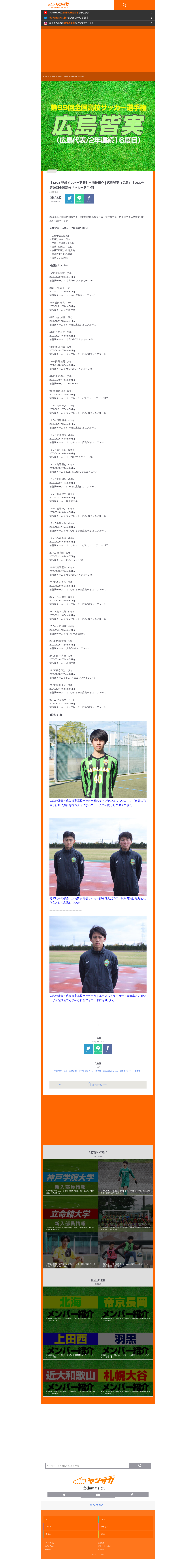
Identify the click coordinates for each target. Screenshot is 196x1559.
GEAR (48, 1527)
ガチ (53, 76)
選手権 (137, 1070)
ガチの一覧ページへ (101, 1084)
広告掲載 (101, 1543)
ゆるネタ (104, 1527)
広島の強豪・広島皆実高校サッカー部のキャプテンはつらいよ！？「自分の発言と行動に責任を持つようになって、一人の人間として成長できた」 (97, 802)
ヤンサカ (46, 76)
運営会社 (101, 1549)
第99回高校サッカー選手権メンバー (118, 1070)
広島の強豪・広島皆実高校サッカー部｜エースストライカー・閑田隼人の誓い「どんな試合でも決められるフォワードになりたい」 (97, 998)
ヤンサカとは (49, 1543)
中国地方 (58, 1070)
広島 (65, 1070)
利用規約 (48, 1549)
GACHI (103, 1519)
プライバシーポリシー (105, 1546)
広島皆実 (73, 1070)
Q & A (48, 1534)
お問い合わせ (49, 1546)
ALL (47, 1519)
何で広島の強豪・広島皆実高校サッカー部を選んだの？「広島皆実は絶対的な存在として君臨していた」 (97, 900)
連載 (103, 1534)
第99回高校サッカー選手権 (90, 1070)
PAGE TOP (98, 1505)
